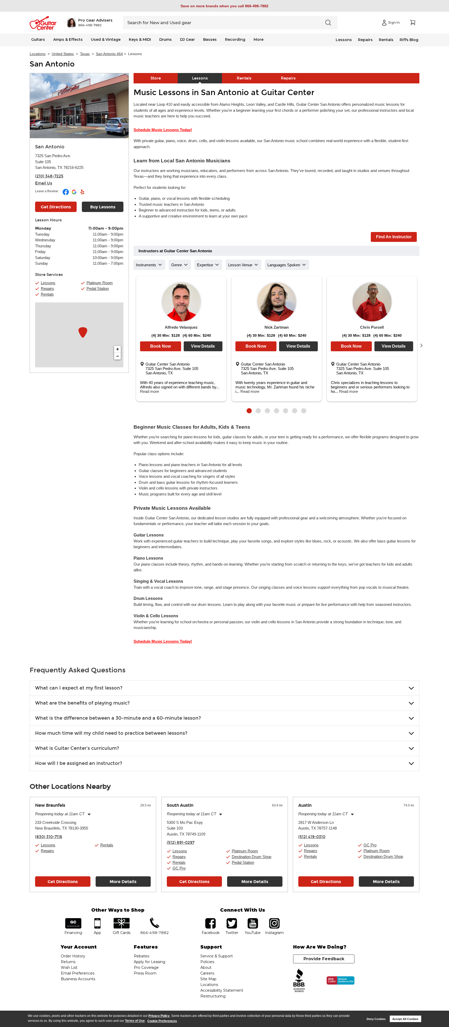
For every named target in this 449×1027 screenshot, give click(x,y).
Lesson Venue (240, 265)
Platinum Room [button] (100, 283)
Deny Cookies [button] (376, 1019)
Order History (73, 956)
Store (155, 78)
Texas (85, 54)
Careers (207, 973)
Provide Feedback (323, 958)
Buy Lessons (102, 206)
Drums (165, 39)
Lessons (344, 39)
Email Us (43, 183)
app (98, 920)
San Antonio (52, 64)
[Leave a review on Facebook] (66, 194)
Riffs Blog (409, 39)
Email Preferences (77, 973)
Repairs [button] (47, 288)
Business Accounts (78, 979)
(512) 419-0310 (311, 836)
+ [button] (117, 349)
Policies (207, 961)
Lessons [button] (48, 283)
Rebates (141, 956)
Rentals (386, 39)
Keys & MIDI (140, 39)
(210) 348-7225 (49, 176)
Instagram (274, 920)
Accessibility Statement (221, 990)
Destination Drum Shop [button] (251, 856)
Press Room (145, 973)
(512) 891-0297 (180, 842)
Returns (68, 961)
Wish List (69, 967)
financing (73, 920)
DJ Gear (187, 39)
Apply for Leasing (149, 961)
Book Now (160, 346)
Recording (235, 39)
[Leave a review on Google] (74, 194)
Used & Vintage (106, 39)
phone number (154, 920)
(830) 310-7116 (48, 836)
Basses (210, 39)
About (206, 967)
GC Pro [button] (179, 868)
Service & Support (216, 956)
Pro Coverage (146, 967)
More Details (123, 881)
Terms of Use (135, 1021)
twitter (232, 920)
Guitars (38, 39)
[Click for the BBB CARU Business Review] (340, 980)
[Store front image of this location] (79, 105)
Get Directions (56, 206)
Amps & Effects (68, 39)
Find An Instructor (394, 237)
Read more (149, 391)
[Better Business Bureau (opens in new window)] (299, 981)
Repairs (365, 39)
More (258, 39)
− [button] (117, 356)
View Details (203, 346)
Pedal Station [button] (98, 288)
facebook (210, 920)
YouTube (252, 920)
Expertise (205, 265)
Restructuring (213, 996)
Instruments (146, 265)
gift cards (121, 920)
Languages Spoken (283, 265)
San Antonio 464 (109, 54)
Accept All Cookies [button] (405, 1019)
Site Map (208, 979)
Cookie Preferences (162, 1021)
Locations (37, 54)
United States (63, 54)
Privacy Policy (159, 1016)
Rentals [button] (47, 294)
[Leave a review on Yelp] (82, 194)
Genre (176, 265)
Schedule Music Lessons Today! (163, 130)
